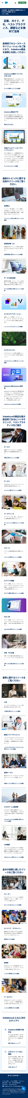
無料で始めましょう (13, 1043)
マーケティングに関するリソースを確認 (14, 523)
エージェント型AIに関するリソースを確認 (14, 219)
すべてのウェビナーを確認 (11, 166)
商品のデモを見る (8, 124)
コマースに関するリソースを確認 (12, 557)
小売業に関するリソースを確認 (12, 711)
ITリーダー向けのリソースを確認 (12, 905)
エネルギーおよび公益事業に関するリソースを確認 (14, 820)
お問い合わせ (11, 1067)
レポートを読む (5, 13)
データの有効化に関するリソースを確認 (14, 289)
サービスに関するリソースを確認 (12, 490)
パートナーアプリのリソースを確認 (13, 326)
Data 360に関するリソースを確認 (13, 629)
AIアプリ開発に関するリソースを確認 (14, 593)
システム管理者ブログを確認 (11, 973)
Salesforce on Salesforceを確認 (12, 404)
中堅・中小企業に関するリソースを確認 (14, 664)
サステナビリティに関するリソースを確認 (14, 361)
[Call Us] (24, 1088)
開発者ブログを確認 (9, 939)
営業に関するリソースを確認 (11, 457)
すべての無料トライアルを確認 (12, 88)
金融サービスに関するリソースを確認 (14, 783)
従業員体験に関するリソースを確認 (13, 254)
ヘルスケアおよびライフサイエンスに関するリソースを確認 (14, 748)
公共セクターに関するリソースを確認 (14, 857)
